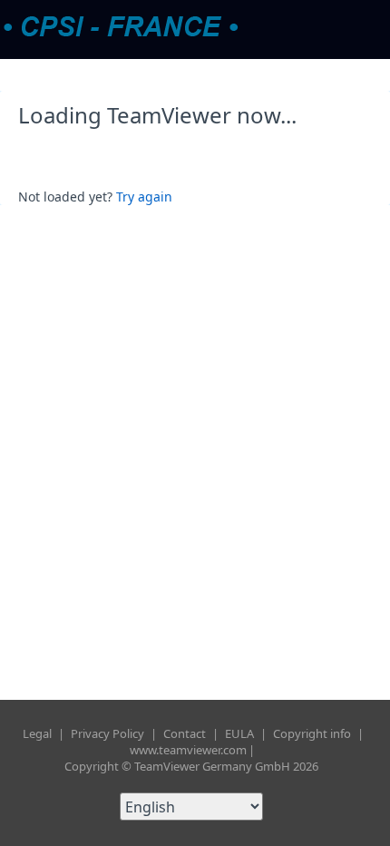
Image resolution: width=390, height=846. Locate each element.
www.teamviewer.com (188, 750)
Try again (144, 196)
